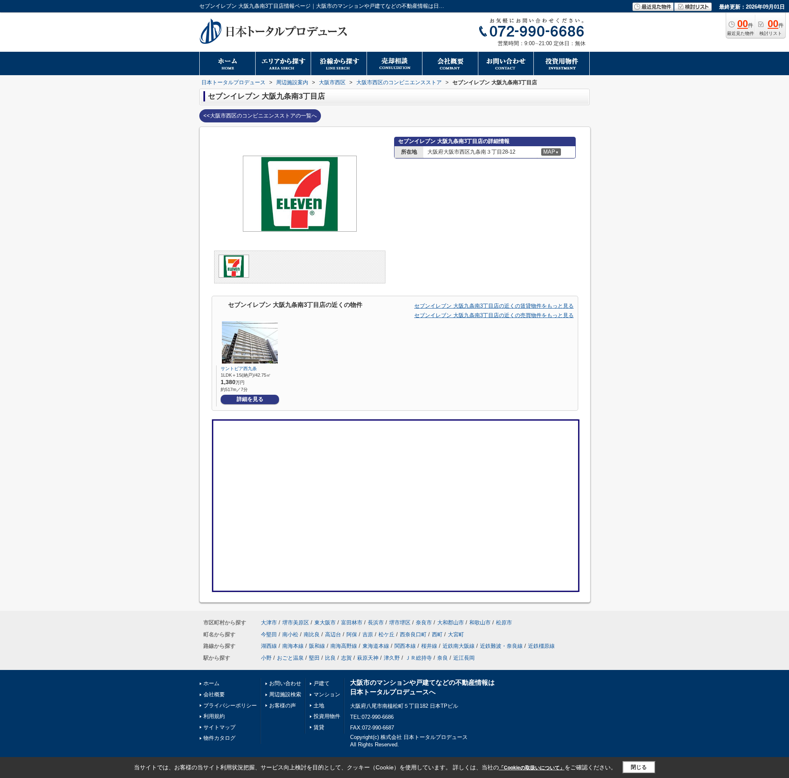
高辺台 (333, 634)
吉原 (367, 634)
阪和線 (317, 646)
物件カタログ (219, 738)
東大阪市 (325, 622)
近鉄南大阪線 (459, 646)
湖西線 (269, 646)
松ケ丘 (386, 634)
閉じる (639, 767)
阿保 (351, 634)
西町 (437, 634)
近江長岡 (464, 658)
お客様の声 (282, 705)
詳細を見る (250, 399)
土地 (319, 705)
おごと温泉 (290, 658)
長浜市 (376, 622)
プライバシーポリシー (230, 705)
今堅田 (269, 634)
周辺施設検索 (285, 694)
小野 (266, 658)
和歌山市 (480, 622)
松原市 (504, 622)
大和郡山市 (450, 622)
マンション (327, 694)
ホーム (211, 683)
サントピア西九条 (239, 368)
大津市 (269, 622)
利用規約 (214, 716)
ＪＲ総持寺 (418, 658)
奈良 (442, 658)
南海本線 (293, 646)
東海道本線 (375, 646)
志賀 (346, 658)
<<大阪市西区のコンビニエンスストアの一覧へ (260, 116)
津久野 (392, 658)
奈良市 (424, 622)
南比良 (312, 634)
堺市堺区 (400, 622)
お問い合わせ (285, 683)
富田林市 (351, 622)
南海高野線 (343, 646)
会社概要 (214, 694)
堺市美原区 (295, 622)
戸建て (322, 683)
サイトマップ (219, 727)
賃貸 (319, 727)
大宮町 (456, 634)
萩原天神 (367, 658)
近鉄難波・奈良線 (501, 646)
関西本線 (405, 646)
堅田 (314, 658)
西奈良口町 (413, 634)
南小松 (290, 634)
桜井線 (429, 646)
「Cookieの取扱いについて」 (532, 768)
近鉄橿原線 (541, 646)
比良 (330, 658)
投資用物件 (327, 716)
